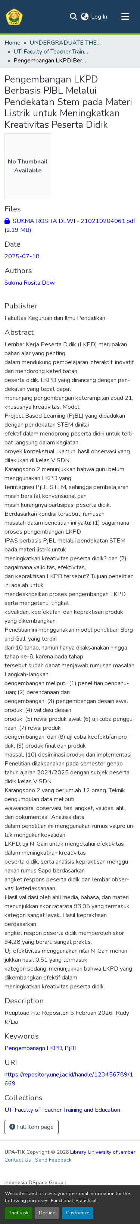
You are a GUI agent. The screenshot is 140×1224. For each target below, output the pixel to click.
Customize (77, 1213)
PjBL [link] (71, 1048)
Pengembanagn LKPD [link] (33, 1048)
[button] (14, 16)
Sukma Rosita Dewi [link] (30, 283)
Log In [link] (99, 17)
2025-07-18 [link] (22, 256)
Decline (47, 1213)
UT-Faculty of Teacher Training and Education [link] (50, 52)
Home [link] (12, 43)
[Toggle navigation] (125, 17)
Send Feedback (53, 1159)
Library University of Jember (103, 1152)
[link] (70, 225)
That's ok (18, 1213)
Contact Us (17, 1159)
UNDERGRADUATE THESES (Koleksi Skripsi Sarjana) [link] (66, 43)
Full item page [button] (34, 1127)
